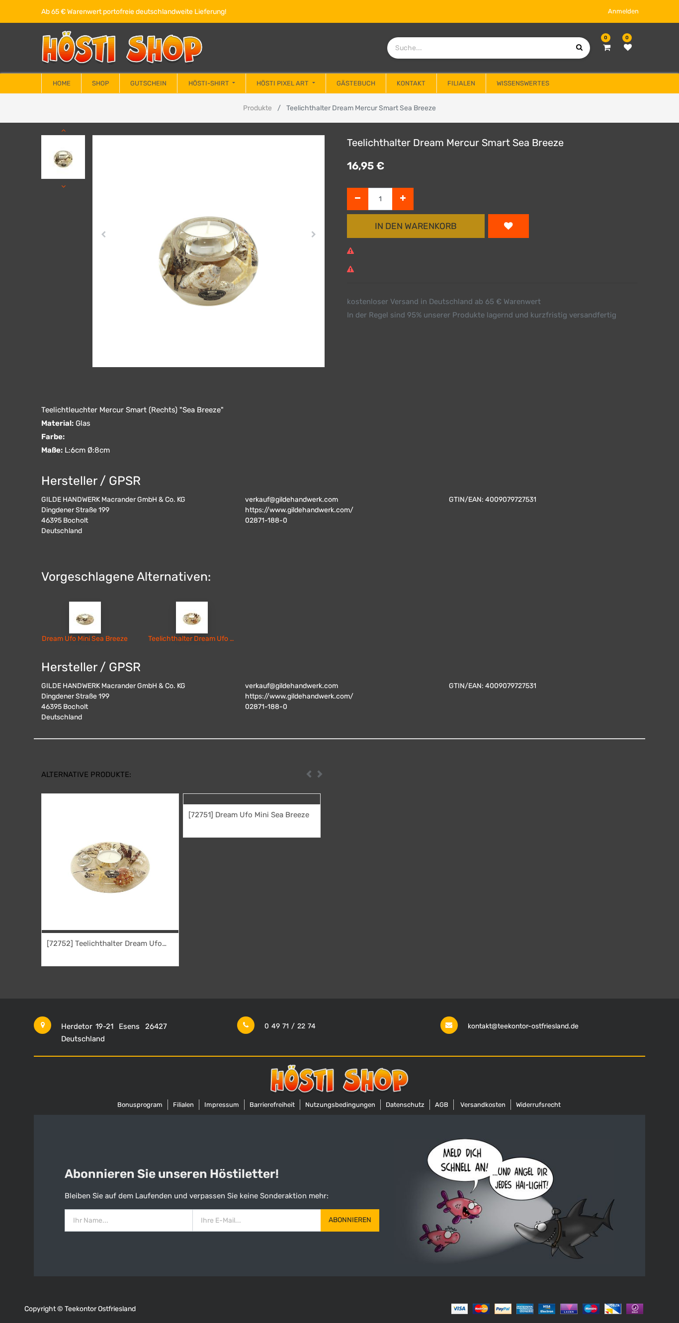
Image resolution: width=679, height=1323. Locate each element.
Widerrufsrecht (538, 1104)
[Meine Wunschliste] (628, 48)
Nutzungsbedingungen (340, 1104)
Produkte (257, 108)
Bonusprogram (140, 1104)
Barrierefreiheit (272, 1104)
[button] (103, 234)
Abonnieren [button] (350, 1220)
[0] (606, 48)
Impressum (221, 1104)
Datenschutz (405, 1104)
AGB (441, 1104)
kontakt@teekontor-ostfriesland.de (523, 1026)
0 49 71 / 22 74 (290, 1026)
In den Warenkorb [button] (416, 226)
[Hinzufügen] (403, 199)
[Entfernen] (357, 199)
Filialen (183, 1104)
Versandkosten (483, 1104)
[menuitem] (61, 83)
